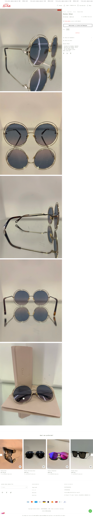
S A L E (34, 490)
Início (64, 11)
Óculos (74, 11)
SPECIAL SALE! (18, 1)
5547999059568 (67, 487)
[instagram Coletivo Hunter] (2, 492)
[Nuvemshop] (46, 511)
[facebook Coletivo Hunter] (6, 492)
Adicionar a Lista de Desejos (78, 25)
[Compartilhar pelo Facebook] (64, 53)
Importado (69, 11)
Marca (64, 29)
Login (67, 5)
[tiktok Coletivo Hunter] (11, 492)
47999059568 (67, 489)
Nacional (34, 492)
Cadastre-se (73, 5)
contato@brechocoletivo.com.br (72, 492)
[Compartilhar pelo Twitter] (67, 53)
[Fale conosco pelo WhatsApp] (90, 511)
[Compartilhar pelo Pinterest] (70, 53)
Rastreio (34, 495)
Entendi (68, 515)
